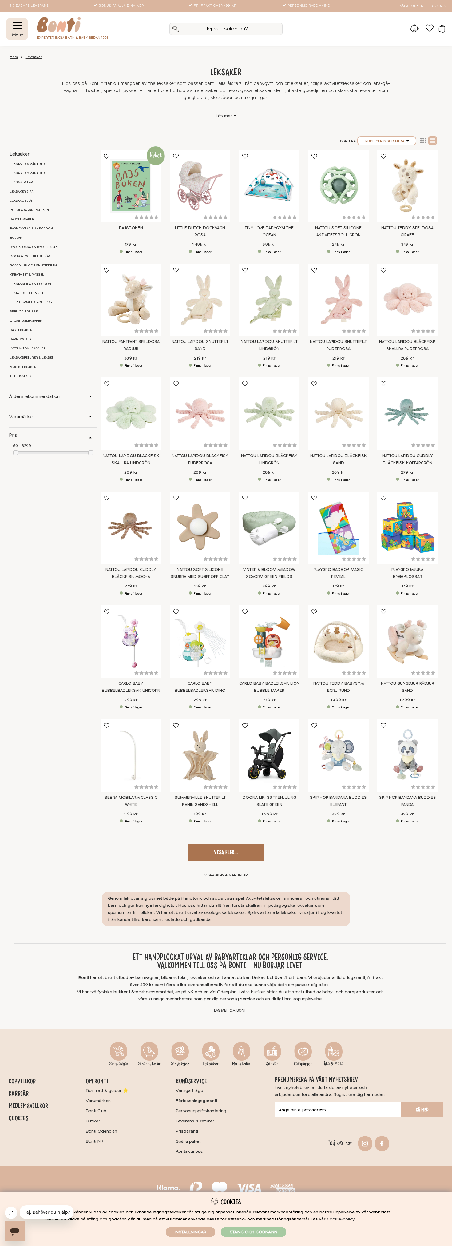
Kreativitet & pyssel (27, 275)
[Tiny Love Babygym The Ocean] (269, 186)
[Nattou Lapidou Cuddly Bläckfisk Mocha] (131, 528)
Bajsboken (131, 227)
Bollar (16, 238)
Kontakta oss (189, 1151)
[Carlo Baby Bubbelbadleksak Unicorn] (131, 641)
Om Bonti (97, 1081)
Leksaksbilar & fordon (30, 284)
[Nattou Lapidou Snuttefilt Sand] (200, 300)
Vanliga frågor (190, 1090)
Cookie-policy (341, 1219)
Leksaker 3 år (21, 201)
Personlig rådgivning (309, 6)
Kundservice (191, 1081)
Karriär (19, 1093)
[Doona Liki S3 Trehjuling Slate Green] (269, 755)
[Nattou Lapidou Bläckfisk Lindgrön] (269, 413)
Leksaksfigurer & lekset (31, 358)
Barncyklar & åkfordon (31, 228)
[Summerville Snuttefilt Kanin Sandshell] (200, 755)
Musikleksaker (23, 367)
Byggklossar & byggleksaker (35, 247)
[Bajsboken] (131, 186)
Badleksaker (21, 330)
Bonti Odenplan (101, 1131)
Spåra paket (188, 1141)
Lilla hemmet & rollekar (31, 302)
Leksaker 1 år (21, 182)
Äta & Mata (333, 1064)
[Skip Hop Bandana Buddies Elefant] (338, 755)
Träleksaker (20, 376)
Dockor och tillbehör (30, 256)
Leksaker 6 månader (27, 164)
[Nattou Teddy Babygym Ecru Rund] (338, 641)
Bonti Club (96, 1110)
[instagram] (364, 1143)
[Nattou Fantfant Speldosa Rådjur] (131, 300)
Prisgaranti (187, 1131)
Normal (433, 140)
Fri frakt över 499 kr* (216, 6)
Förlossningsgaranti (196, 1100)
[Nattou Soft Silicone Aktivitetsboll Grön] (338, 186)
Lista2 (423, 140)
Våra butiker (411, 6)
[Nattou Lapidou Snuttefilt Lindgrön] (269, 300)
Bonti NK (94, 1141)
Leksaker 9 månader (27, 173)
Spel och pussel (24, 311)
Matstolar (241, 1064)
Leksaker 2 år (22, 191)
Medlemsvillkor (28, 1105)
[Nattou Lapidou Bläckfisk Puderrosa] (200, 413)
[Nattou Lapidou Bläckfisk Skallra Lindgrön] (131, 413)
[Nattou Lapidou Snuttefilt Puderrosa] (338, 300)
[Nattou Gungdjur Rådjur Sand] (407, 641)
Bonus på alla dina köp (121, 6)
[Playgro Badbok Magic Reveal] (338, 528)
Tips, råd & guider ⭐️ (107, 1090)
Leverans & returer (195, 1121)
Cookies (18, 1118)
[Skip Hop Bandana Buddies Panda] (407, 755)
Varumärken (98, 1100)
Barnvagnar (119, 1064)
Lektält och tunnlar (28, 293)
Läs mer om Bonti (230, 1011)
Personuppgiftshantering (201, 1110)
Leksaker (34, 57)
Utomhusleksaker (26, 321)
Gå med (422, 1110)
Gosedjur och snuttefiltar (34, 265)
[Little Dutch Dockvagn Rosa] (200, 186)
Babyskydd (179, 1064)
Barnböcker (20, 339)
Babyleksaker (22, 219)
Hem (14, 57)
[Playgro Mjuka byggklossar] (407, 528)
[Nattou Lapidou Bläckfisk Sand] (338, 413)
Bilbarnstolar (149, 1064)
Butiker (93, 1121)
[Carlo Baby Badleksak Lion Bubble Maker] (269, 641)
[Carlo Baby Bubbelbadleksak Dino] (200, 641)
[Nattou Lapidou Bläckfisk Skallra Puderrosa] (407, 300)
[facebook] (381, 1143)
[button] (439, 29)
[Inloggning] (414, 28)
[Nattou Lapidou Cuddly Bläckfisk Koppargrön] (407, 413)
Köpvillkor (22, 1081)
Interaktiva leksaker (28, 348)
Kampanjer (303, 1064)
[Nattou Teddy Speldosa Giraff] (407, 186)
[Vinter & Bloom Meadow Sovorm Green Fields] (269, 528)
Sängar (272, 1064)
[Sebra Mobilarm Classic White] (131, 755)
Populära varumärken (29, 210)
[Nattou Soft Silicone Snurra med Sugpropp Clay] (200, 528)
